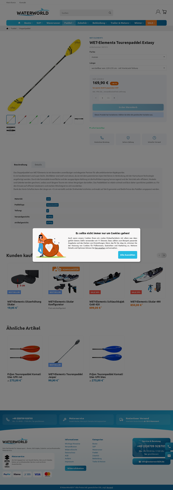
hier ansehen (100, 248)
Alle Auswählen (127, 254)
